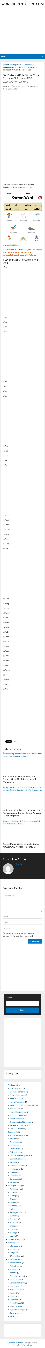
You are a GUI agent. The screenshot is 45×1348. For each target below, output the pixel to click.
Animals (13, 1273)
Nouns (12, 1296)
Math (12, 1209)
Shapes (13, 1229)
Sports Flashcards (17, 1119)
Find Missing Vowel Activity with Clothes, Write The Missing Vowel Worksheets (19, 779)
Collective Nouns (17, 1276)
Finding (13, 1202)
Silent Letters (15, 1306)
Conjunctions (15, 1145)
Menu (3, 57)
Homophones (15, 1290)
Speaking (12, 1243)
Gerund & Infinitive (17, 1159)
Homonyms (14, 1286)
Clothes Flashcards (17, 1092)
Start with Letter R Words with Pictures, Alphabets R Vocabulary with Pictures (22, 252)
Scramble (14, 1223)
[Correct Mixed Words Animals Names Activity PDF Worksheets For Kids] (22, 831)
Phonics (13, 1219)
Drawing (13, 1199)
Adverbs (13, 1269)
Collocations (15, 1279)
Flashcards (12, 1085)
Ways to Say (15, 1256)
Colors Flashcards (17, 1095)
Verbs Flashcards (17, 1129)
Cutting (13, 1196)
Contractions (15, 1149)
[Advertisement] (22, 31)
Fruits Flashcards (16, 1099)
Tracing (13, 1233)
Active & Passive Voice (19, 1135)
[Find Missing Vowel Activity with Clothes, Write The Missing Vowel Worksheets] (22, 763)
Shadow (13, 1226)
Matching (13, 1206)
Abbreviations (15, 1263)
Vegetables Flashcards (19, 1125)
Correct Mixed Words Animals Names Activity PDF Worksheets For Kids (21, 845)
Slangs (12, 1253)
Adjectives (14, 1266)
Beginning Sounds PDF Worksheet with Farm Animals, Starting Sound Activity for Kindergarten (22, 813)
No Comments (11, 89)
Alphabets (34, 86)
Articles (13, 1139)
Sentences (14, 1179)
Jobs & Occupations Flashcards (22, 1105)
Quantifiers (14, 1176)
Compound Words (17, 1283)
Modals (13, 1162)
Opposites (14, 1300)
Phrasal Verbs (15, 1303)
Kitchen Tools (15, 1109)
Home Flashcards (17, 1102)
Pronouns (14, 1172)
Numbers (13, 1216)
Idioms (12, 1293)
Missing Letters (16, 1212)
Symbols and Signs (17, 1310)
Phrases (13, 1249)
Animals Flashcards (18, 1089)
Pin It (16, 741)
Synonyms (14, 1313)
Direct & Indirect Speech (20, 1156)
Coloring (13, 1192)
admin (6, 86)
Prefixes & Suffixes (17, 1166)
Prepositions (15, 1169)
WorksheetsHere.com (22, 4)
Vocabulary (12, 1259)
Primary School (14, 1239)
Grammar (12, 1132)
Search (9, 998)
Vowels (13, 1236)
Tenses (13, 1182)
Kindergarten (13, 1186)
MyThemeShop (26, 1345)
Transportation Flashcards (20, 1122)
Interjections (15, 1246)
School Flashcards (17, 1115)
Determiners (15, 1152)
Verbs (12, 1316)
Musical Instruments (18, 1112)
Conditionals (15, 1142)
